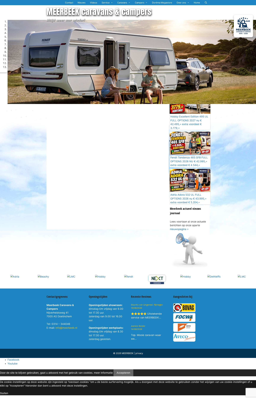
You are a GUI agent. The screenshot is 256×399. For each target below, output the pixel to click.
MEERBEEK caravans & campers (99, 11)
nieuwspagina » (179, 229)
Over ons (181, 2)
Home (197, 2)
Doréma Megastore (162, 2)
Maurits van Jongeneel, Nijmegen (147, 304)
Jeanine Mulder (138, 326)
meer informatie (103, 372)
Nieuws (81, 2)
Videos (93, 2)
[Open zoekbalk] (205, 2)
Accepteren (123, 372)
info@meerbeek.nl (66, 327)
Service (106, 2)
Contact (69, 2)
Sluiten (4, 393)
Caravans (122, 2)
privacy (139, 353)
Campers (139, 2)
